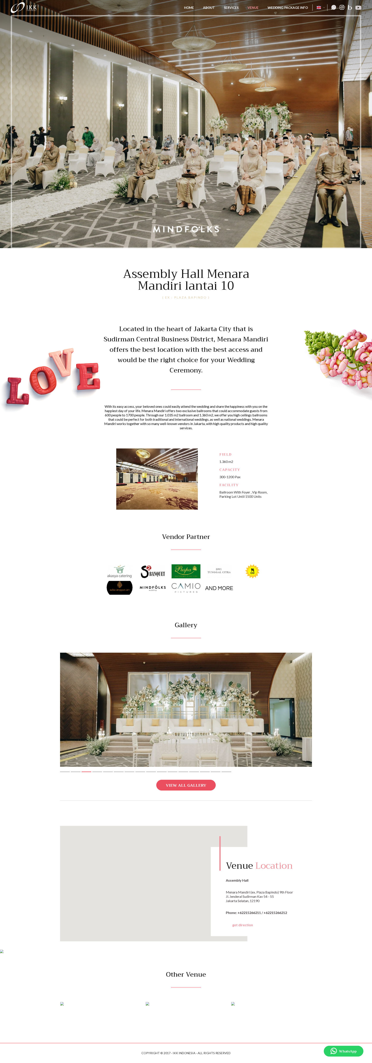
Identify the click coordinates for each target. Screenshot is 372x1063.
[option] (186, 710)
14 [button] (205, 771)
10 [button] (162, 771)
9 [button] (151, 771)
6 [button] (119, 771)
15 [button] (215, 771)
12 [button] (183, 771)
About (209, 7)
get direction (242, 925)
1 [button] (65, 771)
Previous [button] (50, 710)
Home (189, 7)
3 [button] (86, 771)
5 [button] (108, 771)
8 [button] (140, 771)
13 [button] (194, 771)
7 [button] (129, 771)
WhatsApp (348, 1051)
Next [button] (322, 710)
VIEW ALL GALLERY (186, 785)
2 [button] (76, 771)
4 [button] (97, 771)
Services (231, 7)
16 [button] (226, 771)
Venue (253, 7)
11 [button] (172, 771)
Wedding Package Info (288, 7)
